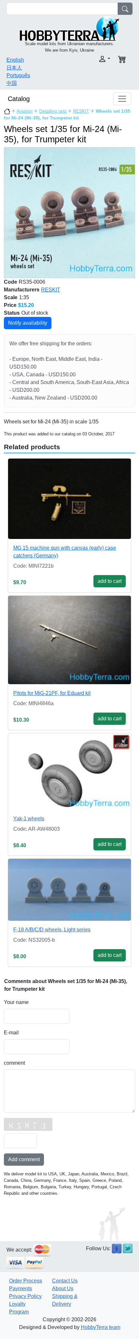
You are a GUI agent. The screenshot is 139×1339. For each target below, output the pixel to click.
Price (10, 305)
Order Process (25, 1280)
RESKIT (81, 111)
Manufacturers (21, 289)
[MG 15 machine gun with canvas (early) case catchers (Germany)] (69, 499)
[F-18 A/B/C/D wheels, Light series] (69, 890)
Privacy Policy (25, 1296)
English (15, 60)
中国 (11, 83)
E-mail (11, 1032)
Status (12, 313)
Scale (10, 297)
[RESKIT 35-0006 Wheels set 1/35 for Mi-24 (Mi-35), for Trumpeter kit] (69, 212)
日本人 (14, 67)
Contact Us (65, 1280)
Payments (20, 1288)
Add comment (24, 1159)
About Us (62, 1288)
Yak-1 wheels (28, 818)
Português (18, 75)
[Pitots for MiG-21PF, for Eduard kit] (69, 640)
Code (10, 282)
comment (14, 1063)
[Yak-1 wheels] (69, 771)
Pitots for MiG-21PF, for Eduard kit (52, 693)
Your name (16, 1002)
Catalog (19, 98)
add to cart (110, 581)
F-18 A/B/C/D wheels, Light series (52, 929)
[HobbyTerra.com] (69, 28)
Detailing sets (53, 111)
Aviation (24, 111)
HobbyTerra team (100, 1327)
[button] (91, 59)
